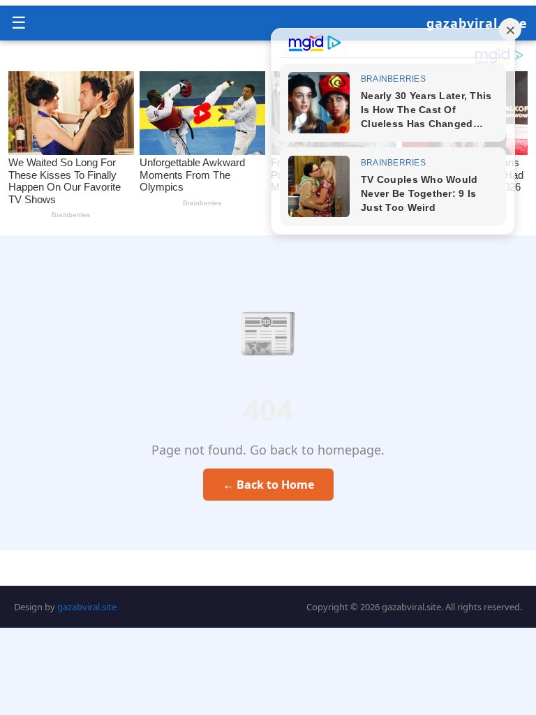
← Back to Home (268, 484)
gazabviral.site (477, 23)
